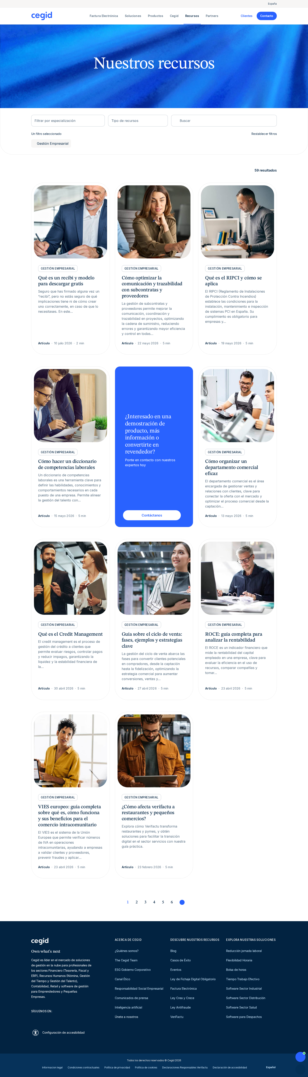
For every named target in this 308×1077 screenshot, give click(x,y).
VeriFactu (176, 1017)
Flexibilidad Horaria (239, 960)
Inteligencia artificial (128, 1007)
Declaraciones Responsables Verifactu (185, 1067)
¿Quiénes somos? (126, 951)
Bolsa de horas (236, 969)
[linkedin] (33, 1018)
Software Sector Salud (241, 1007)
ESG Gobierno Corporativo (133, 969)
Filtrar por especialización (55, 121)
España (272, 3)
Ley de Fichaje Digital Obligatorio (193, 979)
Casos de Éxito (180, 960)
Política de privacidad (117, 1067)
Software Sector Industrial (244, 988)
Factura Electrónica (183, 988)
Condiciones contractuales (83, 1067)
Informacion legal (52, 1067)
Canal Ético (122, 979)
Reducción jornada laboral (244, 951)
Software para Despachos (244, 1017)
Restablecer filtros (264, 134)
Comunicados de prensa (131, 998)
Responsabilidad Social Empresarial (139, 988)
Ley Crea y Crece (182, 998)
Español (271, 1067)
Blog (173, 951)
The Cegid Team (126, 960)
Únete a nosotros (126, 1017)
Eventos (175, 969)
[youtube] (43, 1018)
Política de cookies (146, 1067)
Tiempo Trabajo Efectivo (242, 979)
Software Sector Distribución (245, 998)
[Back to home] (59, 16)
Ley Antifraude (180, 1007)
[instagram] (53, 1018)
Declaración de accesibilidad (230, 1067)
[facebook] (73, 1018)
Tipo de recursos (124, 121)
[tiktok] (63, 1018)
